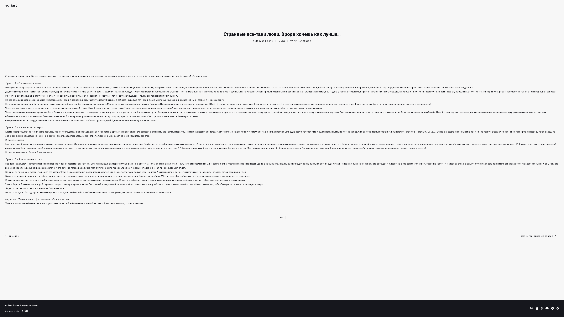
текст (281, 218)
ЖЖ (283, 41)
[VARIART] (11, 5)
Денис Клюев (302, 41)
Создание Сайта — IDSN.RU (16, 311)
